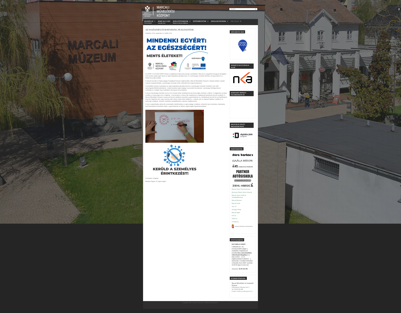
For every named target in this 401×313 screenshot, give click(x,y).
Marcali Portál (236, 203)
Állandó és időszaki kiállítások (180, 23)
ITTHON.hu (235, 222)
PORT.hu (234, 218)
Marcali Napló (236, 212)
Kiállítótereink (180, 21)
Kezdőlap (148, 21)
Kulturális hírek (161, 23)
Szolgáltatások (218, 21)
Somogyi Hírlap (236, 209)
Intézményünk (199, 21)
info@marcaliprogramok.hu (244, 291)
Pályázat (235, 21)
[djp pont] (243, 135)
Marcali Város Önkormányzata (241, 189)
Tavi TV (234, 206)
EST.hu (234, 215)
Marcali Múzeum (237, 200)
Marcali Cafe (164, 21)
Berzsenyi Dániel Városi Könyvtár (242, 192)
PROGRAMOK (148, 23)
